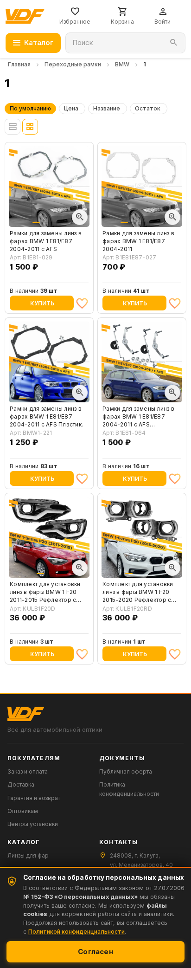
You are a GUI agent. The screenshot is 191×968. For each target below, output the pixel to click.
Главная (19, 64)
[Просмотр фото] (80, 217)
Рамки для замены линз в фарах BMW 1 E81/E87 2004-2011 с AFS (46, 241)
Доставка (20, 784)
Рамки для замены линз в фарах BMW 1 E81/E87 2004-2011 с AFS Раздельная (138, 416)
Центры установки (32, 823)
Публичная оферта (125, 771)
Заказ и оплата (27, 771)
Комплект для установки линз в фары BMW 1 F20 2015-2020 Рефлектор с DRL (137, 592)
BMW (122, 64)
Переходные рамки (73, 64)
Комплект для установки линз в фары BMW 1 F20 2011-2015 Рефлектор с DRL (45, 592)
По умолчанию (30, 108)
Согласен (95, 951)
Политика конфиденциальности (129, 789)
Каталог (38, 42)
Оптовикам (22, 810)
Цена (71, 108)
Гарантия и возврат (33, 797)
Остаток (147, 108)
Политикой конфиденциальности (76, 931)
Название (106, 108)
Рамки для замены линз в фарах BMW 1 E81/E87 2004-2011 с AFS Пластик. (46, 416)
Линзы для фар (28, 855)
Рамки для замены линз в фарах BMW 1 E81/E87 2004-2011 (138, 241)
